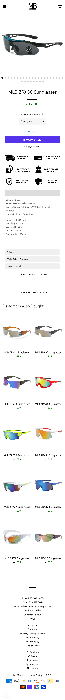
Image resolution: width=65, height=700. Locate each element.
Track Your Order (32, 610)
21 (62, 77)
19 (56, 77)
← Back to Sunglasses (32, 292)
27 (37, 81)
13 (38, 77)
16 (47, 77)
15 (44, 77)
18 (53, 77)
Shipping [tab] (10, 252)
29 (43, 81)
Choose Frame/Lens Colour (32, 114)
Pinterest (34, 660)
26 (34, 81)
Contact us (33, 629)
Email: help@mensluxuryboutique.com (32, 606)
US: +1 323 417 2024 (32, 602)
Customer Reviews (32, 614)
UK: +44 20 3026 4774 (32, 598)
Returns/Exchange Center (32, 633)
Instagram (34, 664)
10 (29, 77)
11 (32, 77)
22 (21, 81)
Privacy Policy (32, 641)
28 (40, 81)
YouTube (34, 668)
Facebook (34, 652)
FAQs (32, 618)
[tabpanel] (32, 223)
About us (32, 625)
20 (59, 77)
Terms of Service (32, 645)
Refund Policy (32, 637)
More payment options (32, 146)
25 (30, 81)
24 (27, 81)
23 (24, 81)
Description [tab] (11, 192)
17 (50, 77)
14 (41, 77)
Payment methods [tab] (14, 266)
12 (35, 77)
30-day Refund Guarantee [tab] (17, 259)
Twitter (33, 656)
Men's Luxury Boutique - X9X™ (37, 675)
